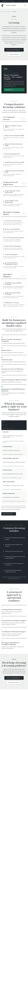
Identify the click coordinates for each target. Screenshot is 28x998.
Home (2, 11)
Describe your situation (8, 513)
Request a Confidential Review (13, 678)
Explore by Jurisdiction (14, 54)
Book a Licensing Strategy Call (13, 49)
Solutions (7, 11)
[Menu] (25, 5)
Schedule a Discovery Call (14, 682)
